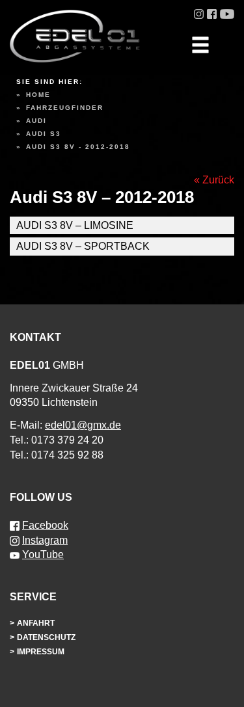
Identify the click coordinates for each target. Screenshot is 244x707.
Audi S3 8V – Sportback (83, 246)
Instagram (45, 540)
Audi (36, 120)
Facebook (45, 525)
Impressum (40, 651)
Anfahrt (36, 623)
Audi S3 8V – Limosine (74, 225)
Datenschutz (46, 637)
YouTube (43, 554)
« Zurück (214, 179)
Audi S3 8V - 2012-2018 (78, 146)
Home (38, 94)
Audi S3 (43, 133)
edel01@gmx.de (83, 425)
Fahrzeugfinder (64, 107)
